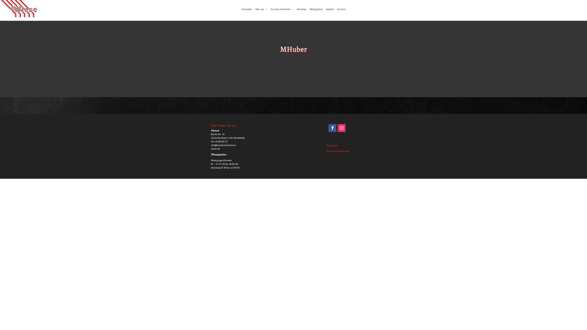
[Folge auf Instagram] (342, 128)
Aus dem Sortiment (280, 9)
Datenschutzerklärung (338, 151)
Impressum (332, 145)
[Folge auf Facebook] (332, 128)
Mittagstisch (316, 9)
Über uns (259, 9)
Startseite (247, 9)
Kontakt (330, 9)
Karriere (341, 9)
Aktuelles (301, 9)
